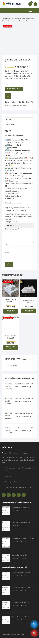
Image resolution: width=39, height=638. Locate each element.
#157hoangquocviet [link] (12, 194)
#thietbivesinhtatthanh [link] (13, 196)
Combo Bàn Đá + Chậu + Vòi (23, 102)
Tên (7, 244)
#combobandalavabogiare (18, 106)
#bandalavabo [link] (10, 189)
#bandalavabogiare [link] (12, 191)
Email (7, 252)
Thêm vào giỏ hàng (13, 89)
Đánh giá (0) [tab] (10, 124)
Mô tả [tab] (8, 120)
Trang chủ (5, 18)
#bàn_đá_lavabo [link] (22, 189)
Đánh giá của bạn (12, 222)
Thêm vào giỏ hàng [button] (10, 311)
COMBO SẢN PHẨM (17, 18)
